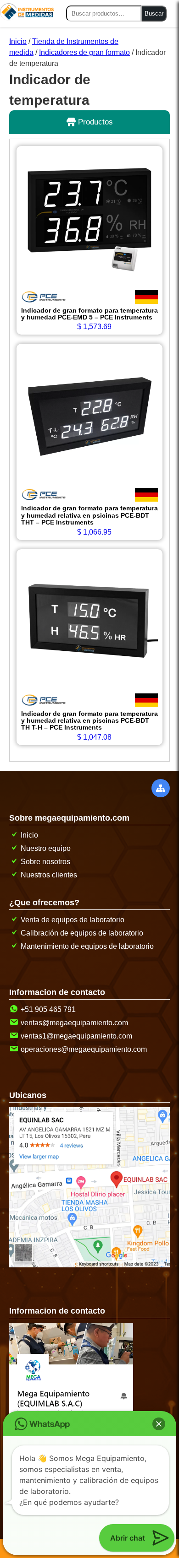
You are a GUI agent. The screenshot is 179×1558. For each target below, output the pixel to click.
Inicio (18, 41)
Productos (94, 122)
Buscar (154, 13)
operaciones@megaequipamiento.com (84, 1049)
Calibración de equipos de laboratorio (82, 933)
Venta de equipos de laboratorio (72, 920)
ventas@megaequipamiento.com (74, 1023)
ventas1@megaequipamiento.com (76, 1036)
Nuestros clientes (49, 875)
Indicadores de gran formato (84, 52)
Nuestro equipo (46, 848)
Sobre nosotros (45, 862)
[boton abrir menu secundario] (160, 788)
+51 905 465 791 (48, 1009)
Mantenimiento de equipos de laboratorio (87, 946)
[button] (158, 1423)
